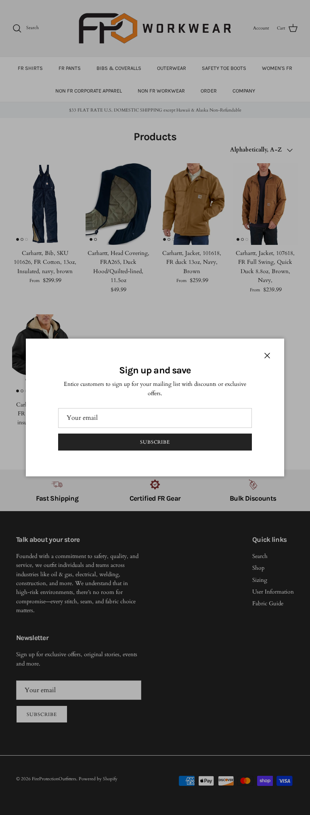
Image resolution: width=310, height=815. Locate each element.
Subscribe (155, 442)
